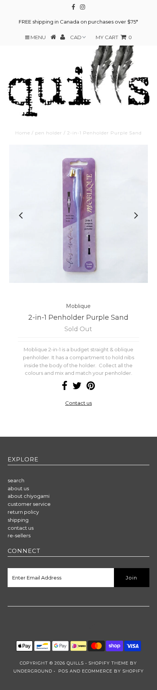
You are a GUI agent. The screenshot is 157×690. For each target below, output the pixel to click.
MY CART (114, 37)
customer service (29, 504)
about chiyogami (29, 496)
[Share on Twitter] (77, 387)
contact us (21, 528)
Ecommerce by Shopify (113, 671)
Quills (75, 663)
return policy (23, 512)
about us (18, 488)
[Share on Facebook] (64, 387)
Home (22, 133)
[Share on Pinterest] (91, 387)
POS (63, 671)
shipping (18, 520)
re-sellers (19, 535)
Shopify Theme (108, 663)
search (16, 480)
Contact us (78, 403)
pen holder (48, 133)
